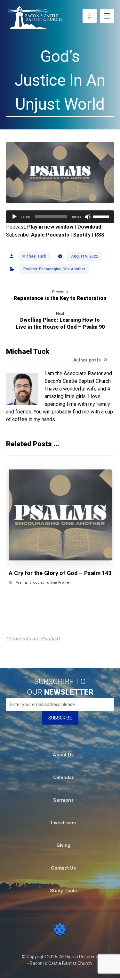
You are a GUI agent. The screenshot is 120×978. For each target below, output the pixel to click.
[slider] (102, 216)
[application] (60, 216)
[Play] (14, 217)
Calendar (63, 777)
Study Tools (63, 891)
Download (89, 227)
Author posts (87, 359)
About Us (63, 755)
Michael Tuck (34, 256)
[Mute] (87, 217)
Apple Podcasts (50, 235)
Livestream (63, 823)
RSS (99, 235)
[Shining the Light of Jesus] (34, 17)
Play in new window (50, 227)
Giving (63, 845)
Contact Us (63, 868)
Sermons (63, 800)
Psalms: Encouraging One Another (54, 269)
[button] (107, 16)
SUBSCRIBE (60, 717)
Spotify (82, 235)
